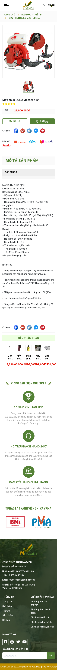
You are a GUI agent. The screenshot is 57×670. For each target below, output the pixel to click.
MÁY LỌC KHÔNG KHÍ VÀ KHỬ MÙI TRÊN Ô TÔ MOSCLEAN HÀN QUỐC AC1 (19, 357)
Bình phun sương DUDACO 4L (28, 357)
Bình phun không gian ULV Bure (47, 357)
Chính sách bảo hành (41, 622)
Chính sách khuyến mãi (42, 626)
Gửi (50, 655)
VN (49, 5)
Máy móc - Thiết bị (31, 14)
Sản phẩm (7, 615)
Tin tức (6, 610)
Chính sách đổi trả (40, 617)
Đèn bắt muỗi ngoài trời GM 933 (10, 357)
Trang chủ (8, 14)
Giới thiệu (7, 606)
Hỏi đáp (6, 620)
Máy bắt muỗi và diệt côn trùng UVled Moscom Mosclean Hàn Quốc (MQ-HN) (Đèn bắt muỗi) (38, 357)
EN (53, 5)
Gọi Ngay (43, 121)
